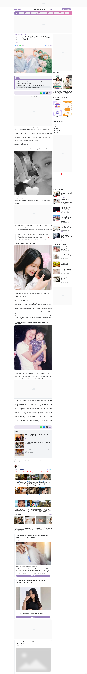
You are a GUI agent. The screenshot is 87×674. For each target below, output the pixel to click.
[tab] (18, 78)
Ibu (17, 128)
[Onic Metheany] (15, 466)
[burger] (71, 9)
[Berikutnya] (52, 521)
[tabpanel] (33, 85)
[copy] (50, 93)
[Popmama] (18, 9)
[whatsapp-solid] (41, 93)
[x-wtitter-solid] (47, 93)
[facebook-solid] (44, 93)
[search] (61, 9)
